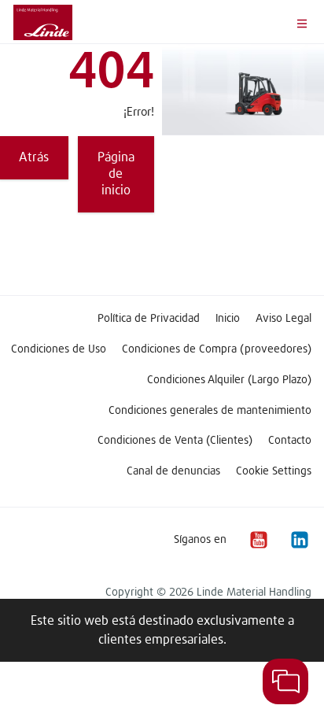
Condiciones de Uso (58, 349)
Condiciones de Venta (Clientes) (175, 440)
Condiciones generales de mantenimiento (210, 410)
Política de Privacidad (149, 318)
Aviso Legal (283, 318)
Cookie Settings (273, 471)
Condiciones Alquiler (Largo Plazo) (229, 380)
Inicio (227, 318)
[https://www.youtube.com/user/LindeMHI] (258, 539)
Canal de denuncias (173, 471)
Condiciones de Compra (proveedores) (216, 349)
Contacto (289, 440)
